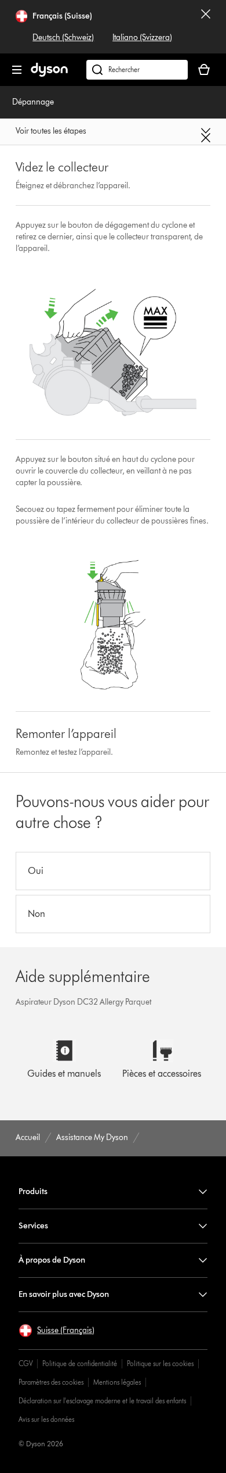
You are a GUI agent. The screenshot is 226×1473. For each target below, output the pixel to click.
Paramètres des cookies (51, 1382)
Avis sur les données (46, 1419)
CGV (25, 1363)
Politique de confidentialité (79, 1363)
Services (33, 1226)
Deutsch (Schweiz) (63, 37)
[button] (56, 1330)
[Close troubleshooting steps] (113, 135)
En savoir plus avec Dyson (64, 1294)
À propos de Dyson (52, 1260)
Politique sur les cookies (160, 1363)
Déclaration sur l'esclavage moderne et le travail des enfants (102, 1400)
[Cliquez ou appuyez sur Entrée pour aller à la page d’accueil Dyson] (49, 74)
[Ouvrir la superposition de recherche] (137, 70)
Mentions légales (117, 1382)
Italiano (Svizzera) (142, 37)
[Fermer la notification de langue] (205, 26)
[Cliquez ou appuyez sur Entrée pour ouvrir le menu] (16, 69)
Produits (33, 1191)
